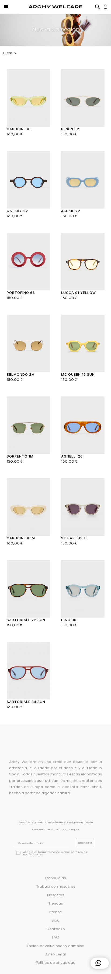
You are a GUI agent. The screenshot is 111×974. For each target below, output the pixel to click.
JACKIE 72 (70, 211)
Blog (55, 920)
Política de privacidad (55, 962)
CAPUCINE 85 (19, 129)
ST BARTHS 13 (74, 538)
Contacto (55, 929)
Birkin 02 (70, 129)
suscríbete (85, 843)
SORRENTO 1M (20, 456)
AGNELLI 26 (72, 456)
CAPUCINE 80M (21, 538)
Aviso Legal (55, 954)
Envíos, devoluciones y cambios (55, 946)
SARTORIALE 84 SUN (26, 702)
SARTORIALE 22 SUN (26, 620)
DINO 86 (69, 620)
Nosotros (55, 895)
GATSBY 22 (17, 211)
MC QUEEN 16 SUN (78, 374)
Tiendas (55, 903)
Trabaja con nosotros (55, 886)
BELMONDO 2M (21, 374)
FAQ (55, 937)
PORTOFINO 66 (21, 293)
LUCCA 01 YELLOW (78, 293)
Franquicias (55, 878)
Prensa (55, 912)
